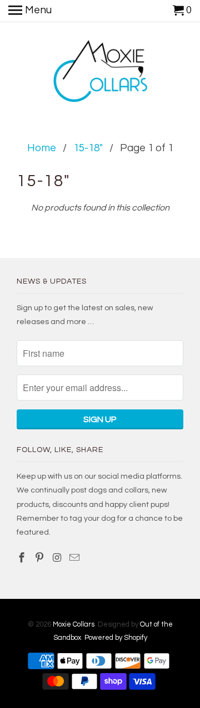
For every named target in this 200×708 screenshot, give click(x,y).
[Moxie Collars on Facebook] (23, 558)
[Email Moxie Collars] (75, 558)
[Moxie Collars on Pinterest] (40, 558)
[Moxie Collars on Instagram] (58, 558)
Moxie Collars (73, 624)
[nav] (30, 11)
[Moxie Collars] (100, 73)
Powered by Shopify (115, 638)
